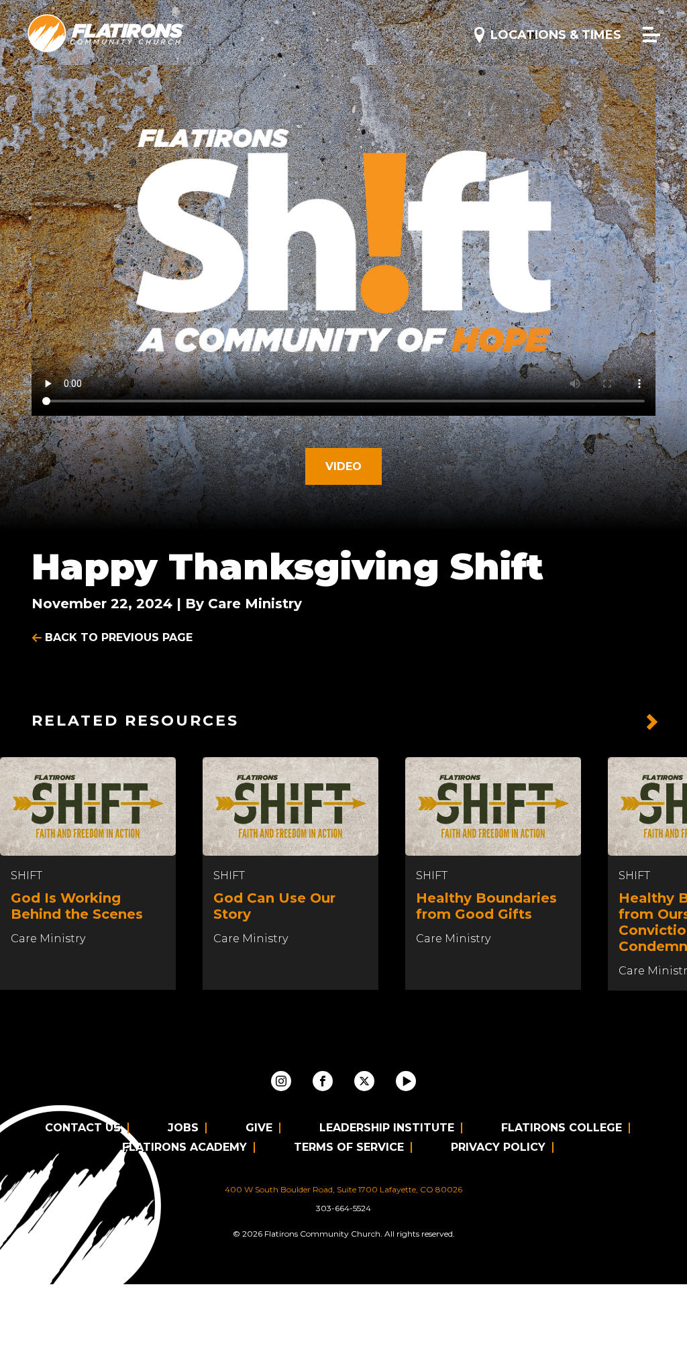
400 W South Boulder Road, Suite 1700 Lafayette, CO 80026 (343, 1189)
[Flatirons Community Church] (106, 34)
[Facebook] (323, 1081)
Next (652, 722)
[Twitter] (364, 1081)
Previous (620, 722)
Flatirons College (561, 1127)
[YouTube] (406, 1081)
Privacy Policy (498, 1147)
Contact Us (83, 1127)
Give (259, 1127)
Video (343, 466)
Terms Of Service (349, 1147)
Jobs (183, 1127)
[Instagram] (281, 1081)
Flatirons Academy (184, 1147)
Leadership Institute (386, 1127)
